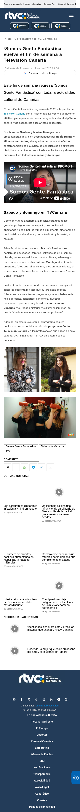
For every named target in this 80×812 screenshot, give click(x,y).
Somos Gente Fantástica (21, 446)
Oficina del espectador (47, 705)
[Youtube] (14, 700)
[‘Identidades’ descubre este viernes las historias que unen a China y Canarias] (14, 628)
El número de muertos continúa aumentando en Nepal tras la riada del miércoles (18, 558)
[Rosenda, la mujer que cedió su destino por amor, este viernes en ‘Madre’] (14, 651)
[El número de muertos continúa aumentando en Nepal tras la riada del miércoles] (21, 540)
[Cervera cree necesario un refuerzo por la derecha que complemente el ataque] (59, 540)
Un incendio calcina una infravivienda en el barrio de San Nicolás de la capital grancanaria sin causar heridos (58, 511)
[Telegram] (33, 467)
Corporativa (23, 38)
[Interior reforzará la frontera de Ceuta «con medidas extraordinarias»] (21, 586)
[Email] (50, 467)
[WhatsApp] (24, 467)
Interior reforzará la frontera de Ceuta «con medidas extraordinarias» (20, 602)
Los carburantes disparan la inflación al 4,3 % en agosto (20, 507)
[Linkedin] (41, 467)
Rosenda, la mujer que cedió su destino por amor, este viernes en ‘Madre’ (51, 650)
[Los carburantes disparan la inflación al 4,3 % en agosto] (21, 492)
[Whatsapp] (66, 700)
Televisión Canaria (15, 113)
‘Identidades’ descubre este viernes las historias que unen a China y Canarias (50, 628)
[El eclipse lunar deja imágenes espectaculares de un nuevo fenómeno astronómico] (59, 586)
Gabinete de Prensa (17, 68)
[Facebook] (16, 467)
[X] (7, 467)
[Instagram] (44, 700)
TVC (8, 451)
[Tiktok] (36, 700)
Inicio (8, 38)
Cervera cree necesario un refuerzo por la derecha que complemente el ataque (58, 556)
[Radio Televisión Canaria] (22, 15)
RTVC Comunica (45, 38)
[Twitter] (29, 700)
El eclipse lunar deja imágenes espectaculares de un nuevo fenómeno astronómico (57, 603)
